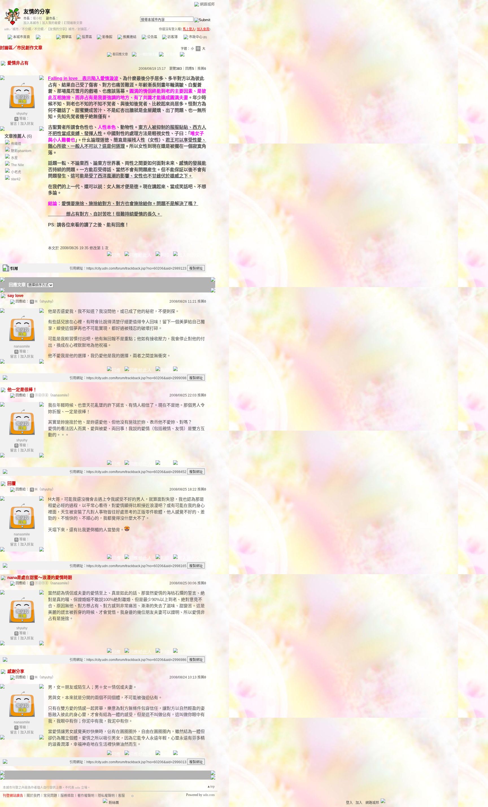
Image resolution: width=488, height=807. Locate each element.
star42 (16, 179)
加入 (359, 803)
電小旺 (37, 18)
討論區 (45, 37)
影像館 (106, 37)
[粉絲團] (105, 801)
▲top (211, 786)
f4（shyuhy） (45, 301)
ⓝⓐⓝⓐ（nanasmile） (53, 395)
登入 (349, 803)
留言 (13, 124)
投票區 (86, 37)
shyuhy (21, 114)
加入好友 (27, 124)
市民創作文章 (29, 47)
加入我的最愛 (51, 23)
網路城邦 (207, 4)
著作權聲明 (85, 796)
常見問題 (50, 796)
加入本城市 (31, 23)
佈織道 (16, 144)
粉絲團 (114, 803)
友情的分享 (36, 12)
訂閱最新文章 (73, 23)
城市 (15, 29)
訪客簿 (172, 37)
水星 (14, 158)
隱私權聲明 (106, 796)
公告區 (151, 37)
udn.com (209, 795)
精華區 (66, 37)
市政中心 (197, 37)
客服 (121, 796)
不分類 (26, 29)
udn (6, 29)
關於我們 (33, 796)
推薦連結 (129, 37)
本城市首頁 (21, 37)
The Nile (17, 165)
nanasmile (22, 346)
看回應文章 (120, 54)
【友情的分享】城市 (61, 29)
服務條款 (67, 796)
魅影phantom (21, 151)
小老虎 (16, 172)
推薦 (201, 69)
